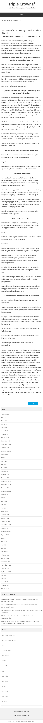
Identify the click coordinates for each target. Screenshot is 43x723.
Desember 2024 (6, 481)
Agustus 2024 (5, 494)
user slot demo (9, 395)
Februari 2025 (5, 474)
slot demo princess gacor (20, 382)
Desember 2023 (6, 521)
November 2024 (6, 484)
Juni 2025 (4, 461)
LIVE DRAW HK (6, 650)
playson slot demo (10, 377)
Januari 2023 (5, 558)
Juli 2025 (3, 457)
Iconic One (11, 721)
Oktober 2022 (5, 568)
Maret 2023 (4, 551)
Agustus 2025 (5, 454)
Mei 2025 (3, 464)
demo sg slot (11, 362)
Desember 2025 (6, 441)
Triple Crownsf (21, 4)
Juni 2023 (4, 541)
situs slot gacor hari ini (9, 640)
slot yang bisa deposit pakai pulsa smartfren (22, 387)
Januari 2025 (5, 478)
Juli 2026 (3, 417)
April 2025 (4, 467)
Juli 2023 (3, 538)
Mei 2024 (3, 504)
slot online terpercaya (8, 635)
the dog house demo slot (22, 392)
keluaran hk (5, 655)
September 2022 (6, 571)
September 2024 (6, 491)
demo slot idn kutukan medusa (25, 362)
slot (3, 645)
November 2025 (6, 444)
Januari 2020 (5, 588)
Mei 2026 (3, 424)
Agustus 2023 (5, 535)
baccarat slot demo (11, 355)
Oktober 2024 (5, 488)
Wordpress (31, 721)
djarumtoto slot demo (28, 370)
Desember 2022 (6, 561)
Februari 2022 (5, 585)
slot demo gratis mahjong (16, 380)
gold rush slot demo (19, 372)
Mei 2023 (3, 545)
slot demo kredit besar (32, 380)
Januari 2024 (5, 518)
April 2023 (4, 548)
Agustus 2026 (5, 414)
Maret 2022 (4, 582)
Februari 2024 (5, 514)
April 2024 (4, 508)
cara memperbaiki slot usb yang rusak (18, 357)
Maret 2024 (4, 511)
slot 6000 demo (21, 377)
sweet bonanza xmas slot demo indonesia (28, 390)
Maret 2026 (4, 431)
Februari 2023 (5, 555)
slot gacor (5, 681)
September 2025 (6, 451)
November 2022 (6, 565)
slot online (5, 676)
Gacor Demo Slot (13, 350)
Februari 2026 (5, 434)
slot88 (4, 660)
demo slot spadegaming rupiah (11, 370)
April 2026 (4, 427)
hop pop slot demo (24, 375)
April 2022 (4, 578)
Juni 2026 (4, 420)
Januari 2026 (5, 437)
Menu (21, 14)
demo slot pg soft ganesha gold (18, 365)
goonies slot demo (11, 375)
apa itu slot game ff (16, 352)
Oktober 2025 (5, 447)
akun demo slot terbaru (30, 350)
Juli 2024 (3, 498)
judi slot (4, 666)
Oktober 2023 (5, 528)
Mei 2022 (3, 575)
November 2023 (6, 524)
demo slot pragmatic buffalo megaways (29, 367)
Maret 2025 (4, 471)
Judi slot (4, 701)
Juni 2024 (4, 501)
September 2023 (6, 531)
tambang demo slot (8, 392)
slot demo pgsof (7, 382)
